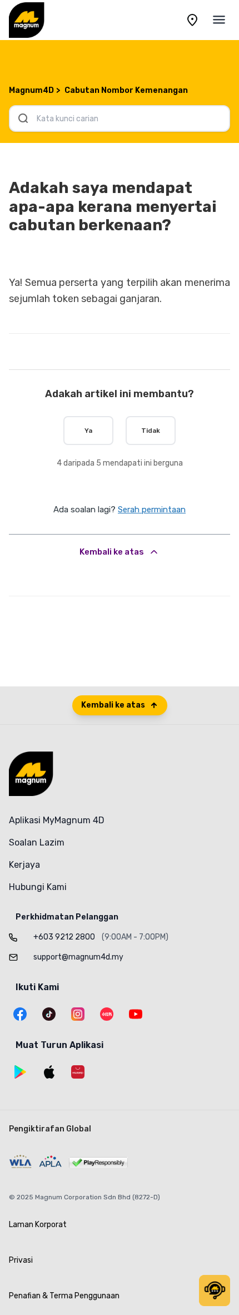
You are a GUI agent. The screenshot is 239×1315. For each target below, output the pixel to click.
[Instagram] (78, 1014)
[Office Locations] (192, 20)
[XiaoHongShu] (107, 1014)
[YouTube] (136, 1014)
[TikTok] (49, 1014)
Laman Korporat (38, 1224)
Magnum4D (31, 90)
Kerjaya (24, 864)
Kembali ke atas (111, 552)
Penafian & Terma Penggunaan (64, 1296)
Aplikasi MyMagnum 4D (56, 820)
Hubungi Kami (38, 887)
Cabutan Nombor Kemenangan (126, 90)
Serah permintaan (152, 510)
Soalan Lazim (36, 842)
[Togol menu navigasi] (219, 20)
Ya (88, 430)
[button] (214, 1290)
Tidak (150, 430)
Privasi (21, 1260)
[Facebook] (20, 1014)
